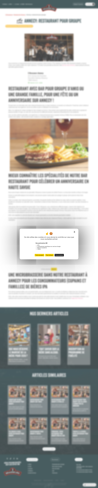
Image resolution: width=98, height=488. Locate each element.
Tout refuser (49, 255)
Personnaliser (59, 255)
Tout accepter (39, 255)
